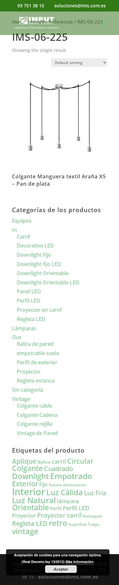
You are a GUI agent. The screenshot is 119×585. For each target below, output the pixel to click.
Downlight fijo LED (39, 264)
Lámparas (24, 328)
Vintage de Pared (37, 433)
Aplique (24, 461)
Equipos (21, 220)
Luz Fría (95, 493)
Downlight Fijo (34, 254)
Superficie (78, 524)
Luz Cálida (64, 492)
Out (16, 337)
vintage (25, 531)
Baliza (44, 462)
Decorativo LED (35, 245)
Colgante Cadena (37, 414)
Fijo (43, 484)
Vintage (21, 399)
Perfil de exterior (37, 362)
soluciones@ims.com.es (68, 576)
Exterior (25, 483)
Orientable (30, 507)
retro (58, 522)
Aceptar (61, 569)
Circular (80, 461)
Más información (80, 561)
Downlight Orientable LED (48, 282)
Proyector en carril (39, 309)
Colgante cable (34, 405)
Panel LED (29, 291)
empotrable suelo (38, 353)
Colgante (27, 468)
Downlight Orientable (43, 273)
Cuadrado (58, 468)
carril (59, 461)
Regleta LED (31, 319)
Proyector (29, 371)
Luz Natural (34, 500)
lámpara (68, 501)
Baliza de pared (35, 343)
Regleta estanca (36, 380)
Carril (23, 236)
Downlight (30, 476)
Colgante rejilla (34, 423)
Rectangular (92, 516)
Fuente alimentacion (68, 484)
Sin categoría (27, 389)
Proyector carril (59, 515)
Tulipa (93, 524)
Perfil (56, 508)
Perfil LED (28, 300)
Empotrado (71, 475)
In (14, 229)
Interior (28, 491)
